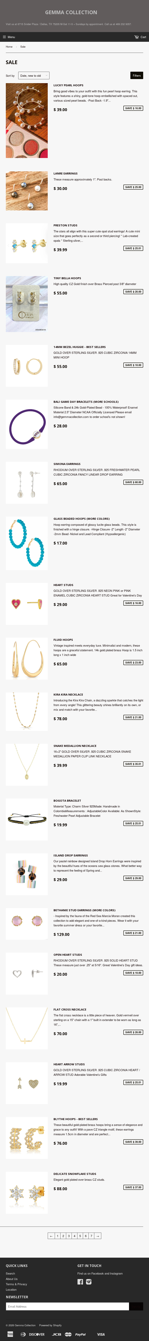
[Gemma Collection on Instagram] (89, 1283)
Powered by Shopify (50, 1325)
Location (11, 1289)
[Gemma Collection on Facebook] (80, 1283)
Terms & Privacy (16, 1284)
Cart (143, 37)
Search (10, 1273)
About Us (12, 1279)
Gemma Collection (71, 12)
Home (9, 46)
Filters (137, 75)
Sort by (10, 76)
